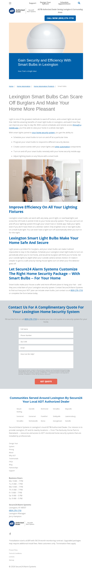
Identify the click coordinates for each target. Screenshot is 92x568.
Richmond (44, 409)
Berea (43, 421)
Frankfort (44, 416)
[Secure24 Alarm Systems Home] (22, 11)
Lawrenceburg (70, 416)
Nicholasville (33, 421)
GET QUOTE (46, 381)
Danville (31, 409)
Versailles (56, 409)
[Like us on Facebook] (10, 534)
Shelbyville (56, 416)
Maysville (68, 409)
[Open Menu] (10, 3)
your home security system (43, 132)
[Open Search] (79, 3)
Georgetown (57, 421)
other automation (62, 146)
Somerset (20, 416)
